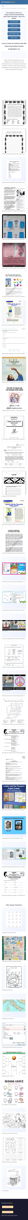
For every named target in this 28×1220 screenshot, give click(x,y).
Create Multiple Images (14, 33)
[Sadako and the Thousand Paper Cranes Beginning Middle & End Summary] (14, 625)
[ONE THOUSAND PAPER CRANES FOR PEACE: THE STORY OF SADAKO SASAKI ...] (14, 288)
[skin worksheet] (14, 1177)
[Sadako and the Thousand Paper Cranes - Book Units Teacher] (14, 231)
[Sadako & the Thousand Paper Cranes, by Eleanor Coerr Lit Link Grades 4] (14, 743)
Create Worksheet (14, 21)
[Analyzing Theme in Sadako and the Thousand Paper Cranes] (14, 682)
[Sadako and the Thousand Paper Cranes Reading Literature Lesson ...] (14, 374)
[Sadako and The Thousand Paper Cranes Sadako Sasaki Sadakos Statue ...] (14, 825)
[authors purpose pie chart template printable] (14, 950)
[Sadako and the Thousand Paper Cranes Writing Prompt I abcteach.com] (14, 144)
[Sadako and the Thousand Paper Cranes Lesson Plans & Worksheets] (14, 515)
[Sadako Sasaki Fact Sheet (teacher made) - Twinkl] (14, 854)
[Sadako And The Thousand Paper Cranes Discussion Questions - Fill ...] (14, 457)
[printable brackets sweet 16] (14, 1067)
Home (2, 6)
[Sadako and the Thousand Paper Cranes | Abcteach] (14, 486)
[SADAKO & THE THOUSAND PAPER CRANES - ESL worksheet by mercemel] (14, 402)
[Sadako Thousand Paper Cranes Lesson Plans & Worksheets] (14, 311)
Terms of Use (7, 1206)
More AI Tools (14, 37)
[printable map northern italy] (14, 1006)
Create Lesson (14, 29)
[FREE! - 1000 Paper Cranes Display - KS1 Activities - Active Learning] (14, 569)
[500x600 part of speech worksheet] (14, 1152)
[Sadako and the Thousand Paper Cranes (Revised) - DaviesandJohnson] (14, 657)
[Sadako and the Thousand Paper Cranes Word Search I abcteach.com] (14, 115)
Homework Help (14, 25)
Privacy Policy (7, 1212)
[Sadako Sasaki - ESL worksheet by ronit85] (14, 203)
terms (20, 69)
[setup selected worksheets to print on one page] (14, 1034)
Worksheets (7, 1203)
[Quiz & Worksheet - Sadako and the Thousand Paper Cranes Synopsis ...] (14, 341)
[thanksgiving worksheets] (14, 977)
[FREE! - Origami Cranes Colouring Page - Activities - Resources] (14, 597)
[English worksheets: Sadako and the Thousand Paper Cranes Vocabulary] (14, 169)
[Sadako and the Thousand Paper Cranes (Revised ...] (14, 429)
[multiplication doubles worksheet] (14, 919)
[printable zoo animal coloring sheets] (14, 1120)
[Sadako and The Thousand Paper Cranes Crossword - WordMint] (14, 714)
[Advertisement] (14, 85)
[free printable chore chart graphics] (14, 1095)
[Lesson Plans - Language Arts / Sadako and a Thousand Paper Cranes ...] (14, 771)
